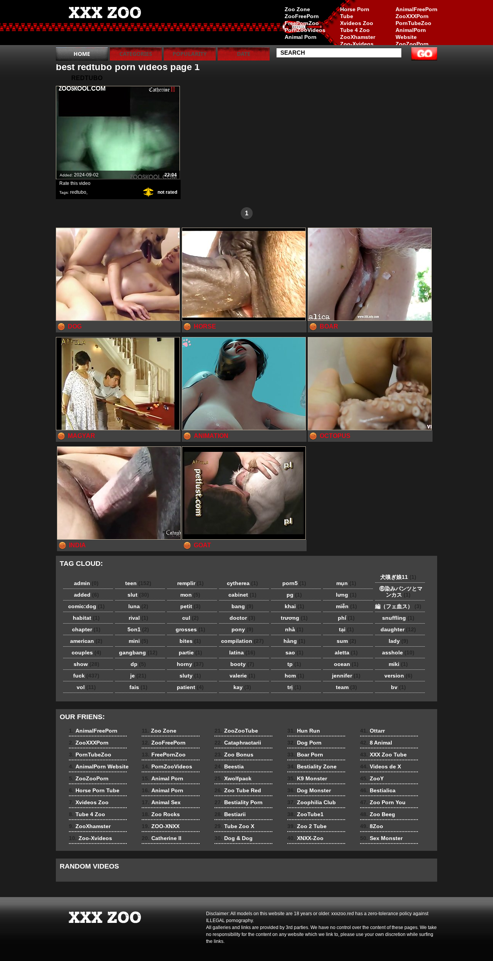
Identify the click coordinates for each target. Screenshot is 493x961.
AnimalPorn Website (411, 33)
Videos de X (380, 766)
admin (86, 583)
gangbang (138, 652)
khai (294, 606)
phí (346, 618)
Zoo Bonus (234, 754)
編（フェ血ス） (398, 606)
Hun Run (303, 731)
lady (398, 641)
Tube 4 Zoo (355, 30)
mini (138, 641)
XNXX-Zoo (305, 838)
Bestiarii (230, 814)
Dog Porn (304, 743)
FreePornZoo (302, 23)
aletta (346, 652)
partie (190, 652)
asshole (398, 652)
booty (242, 664)
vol (86, 687)
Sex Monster (381, 838)
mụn (346, 583)
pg (294, 595)
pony (242, 629)
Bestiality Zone (312, 766)
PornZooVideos (305, 30)
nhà (294, 629)
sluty (190, 676)
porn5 (294, 583)
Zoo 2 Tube (307, 826)
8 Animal (376, 743)
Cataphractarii (238, 743)
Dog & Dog (234, 838)
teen (138, 583)
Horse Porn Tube (354, 12)
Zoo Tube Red (238, 790)
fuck (86, 676)
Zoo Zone (297, 9)
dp (138, 664)
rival (138, 618)
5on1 (138, 629)
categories (135, 53)
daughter (398, 629)
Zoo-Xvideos (357, 44)
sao (294, 652)
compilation (242, 641)
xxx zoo (105, 24)
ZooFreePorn (302, 16)
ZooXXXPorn (412, 16)
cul (190, 618)
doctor (242, 618)
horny (190, 664)
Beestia (229, 766)
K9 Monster (307, 778)
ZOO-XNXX (160, 826)
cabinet (242, 595)
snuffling (398, 618)
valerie (242, 676)
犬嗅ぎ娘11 (398, 577)
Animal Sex (161, 802)
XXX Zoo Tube (383, 754)
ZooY (372, 778)
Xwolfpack (233, 778)
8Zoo (371, 826)
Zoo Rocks (161, 814)
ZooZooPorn (412, 44)
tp (294, 664)
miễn (346, 606)
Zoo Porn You (383, 802)
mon (190, 595)
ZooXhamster (357, 37)
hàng (294, 641)
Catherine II (161, 838)
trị (294, 687)
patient (190, 687)
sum (346, 641)
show (86, 664)
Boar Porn (305, 754)
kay (242, 687)
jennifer (346, 676)
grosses (190, 629)
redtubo (78, 192)
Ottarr (372, 731)
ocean (346, 664)
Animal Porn (301, 37)
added (86, 595)
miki (398, 664)
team (346, 687)
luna (138, 606)
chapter (86, 629)
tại (346, 629)
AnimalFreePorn (416, 9)
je (138, 676)
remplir (190, 583)
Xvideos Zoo (356, 23)
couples (86, 652)
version (398, 676)
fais (138, 687)
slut (138, 595)
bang (242, 606)
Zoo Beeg (377, 814)
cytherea (242, 583)
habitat (86, 618)
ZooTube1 (305, 814)
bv (398, 687)
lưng (346, 595)
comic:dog (86, 606)
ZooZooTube (236, 731)
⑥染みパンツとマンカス (398, 591)
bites (190, 641)
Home (82, 53)
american (86, 641)
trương (294, 618)
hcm (294, 676)
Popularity (190, 53)
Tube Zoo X (234, 826)
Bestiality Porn (239, 802)
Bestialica (378, 790)
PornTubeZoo (413, 23)
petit (190, 606)
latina (242, 652)
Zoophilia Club (311, 802)
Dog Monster (309, 790)
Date (243, 53)
